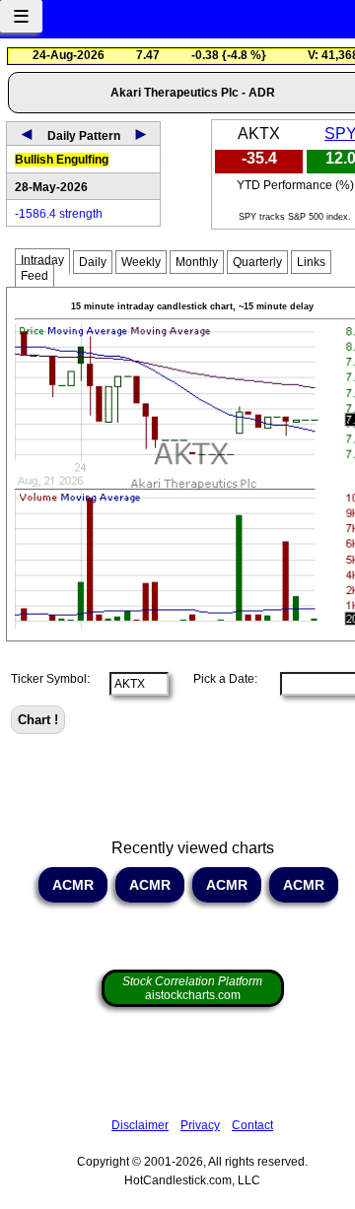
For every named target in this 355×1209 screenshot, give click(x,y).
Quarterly (257, 262)
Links (311, 262)
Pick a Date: (219, 679)
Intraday (42, 260)
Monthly (197, 262)
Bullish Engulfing (61, 160)
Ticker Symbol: (50, 679)
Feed (34, 276)
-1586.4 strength (59, 214)
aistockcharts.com (192, 988)
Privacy (200, 1125)
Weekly (141, 262)
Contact (252, 1125)
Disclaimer (140, 1125)
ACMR (73, 885)
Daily (92, 262)
